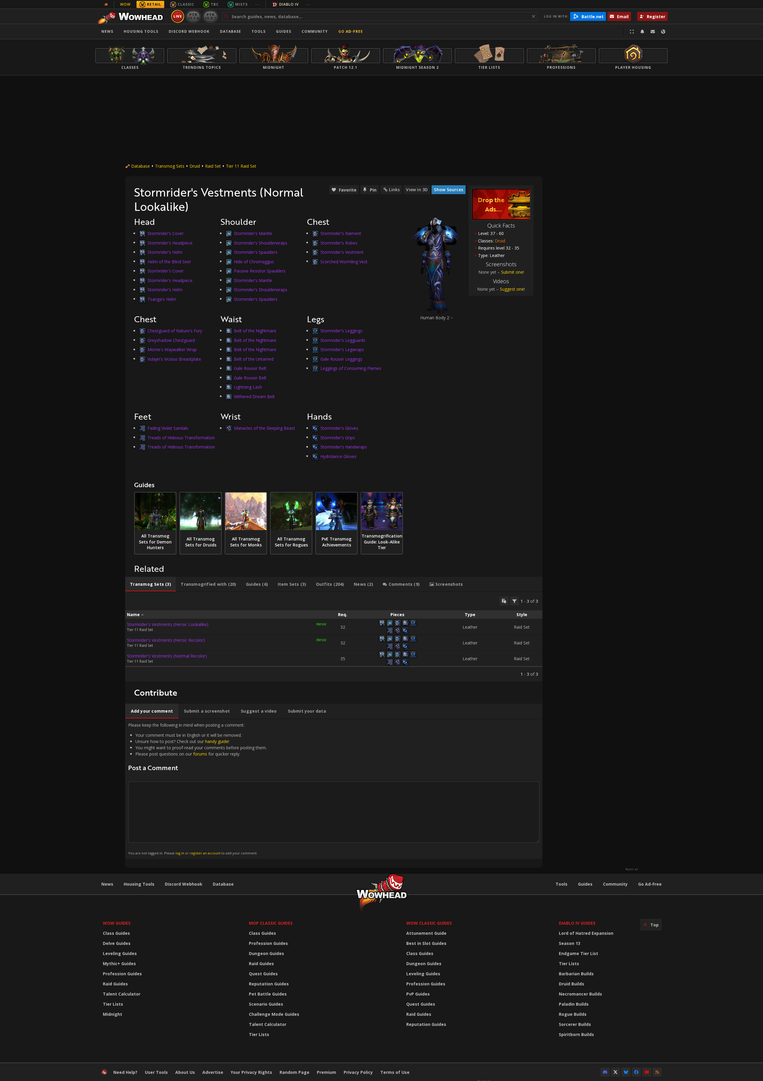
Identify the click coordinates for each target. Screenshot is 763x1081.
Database (230, 31)
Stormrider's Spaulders (255, 252)
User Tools (156, 1072)
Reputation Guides (269, 984)
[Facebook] (636, 1072)
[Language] (663, 31)
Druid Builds (571, 984)
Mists (241, 4)
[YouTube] (646, 1072)
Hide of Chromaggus (254, 261)
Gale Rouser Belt (250, 368)
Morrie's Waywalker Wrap (172, 349)
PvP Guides (418, 994)
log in (180, 853)
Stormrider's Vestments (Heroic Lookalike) (167, 624)
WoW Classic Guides (429, 923)
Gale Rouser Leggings (341, 359)
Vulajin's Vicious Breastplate (174, 359)
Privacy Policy (358, 1072)
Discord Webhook (189, 31)
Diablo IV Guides (577, 923)
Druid (195, 166)
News (107, 31)
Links (394, 189)
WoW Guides (117, 923)
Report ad (631, 869)
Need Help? (125, 1072)
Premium (326, 1072)
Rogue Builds (573, 1014)
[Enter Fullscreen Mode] (631, 31)
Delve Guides (117, 943)
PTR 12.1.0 (193, 16)
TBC (215, 4)
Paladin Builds (574, 1004)
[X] (615, 1072)
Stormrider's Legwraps (342, 349)
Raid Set (213, 166)
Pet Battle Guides (268, 994)
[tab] (150, 584)
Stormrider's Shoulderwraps (260, 242)
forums (200, 754)
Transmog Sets (169, 166)
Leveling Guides (120, 953)
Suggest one (512, 289)
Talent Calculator (121, 994)
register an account (205, 853)
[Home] (132, 16)
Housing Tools (139, 884)
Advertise (212, 1072)
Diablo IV (289, 4)
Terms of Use (395, 1072)
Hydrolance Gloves (338, 456)
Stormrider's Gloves (339, 428)
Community (315, 31)
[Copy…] (504, 600)
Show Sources (448, 189)
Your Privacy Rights (251, 1072)
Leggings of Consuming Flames (350, 368)
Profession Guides (122, 973)
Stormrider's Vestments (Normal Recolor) (167, 656)
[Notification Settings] (642, 31)
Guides (283, 31)
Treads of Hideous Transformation (181, 437)
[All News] (106, 4)
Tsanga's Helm (162, 299)
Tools (561, 884)
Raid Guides (115, 984)
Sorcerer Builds (575, 1024)
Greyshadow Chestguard (171, 340)
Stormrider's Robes (338, 242)
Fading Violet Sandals (168, 428)
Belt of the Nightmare (255, 331)
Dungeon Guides (266, 953)
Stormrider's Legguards (342, 340)
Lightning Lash (248, 387)
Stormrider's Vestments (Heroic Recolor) (166, 640)
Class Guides (116, 933)
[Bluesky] (625, 1072)
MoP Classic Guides (271, 923)
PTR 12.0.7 (210, 16)
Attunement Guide (426, 933)
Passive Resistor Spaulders (260, 271)
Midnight (112, 1014)
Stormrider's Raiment (340, 233)
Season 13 (569, 943)
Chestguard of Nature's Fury (175, 331)
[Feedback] (652, 31)
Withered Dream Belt (254, 396)
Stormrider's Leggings (341, 331)
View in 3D (417, 189)
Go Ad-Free (350, 31)
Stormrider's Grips (337, 437)
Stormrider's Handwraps (343, 447)
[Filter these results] (514, 600)
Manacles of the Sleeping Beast (264, 428)
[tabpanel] (333, 636)
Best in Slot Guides (426, 943)
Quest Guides (263, 973)
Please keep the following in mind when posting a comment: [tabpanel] (197, 788)
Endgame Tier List (578, 953)
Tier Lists (113, 1004)
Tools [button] (259, 31)
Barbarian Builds (576, 973)
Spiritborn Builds (576, 1034)
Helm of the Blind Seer (169, 261)
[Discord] (605, 1072)
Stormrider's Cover (166, 233)
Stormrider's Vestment (342, 252)
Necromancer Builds (580, 994)
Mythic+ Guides (119, 963)
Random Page (294, 1072)
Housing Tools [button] (141, 31)
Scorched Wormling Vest (343, 261)
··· (257, 4)
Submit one (512, 272)
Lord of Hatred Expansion (586, 933)
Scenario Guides (266, 1004)
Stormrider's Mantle (253, 233)
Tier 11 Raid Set (241, 166)
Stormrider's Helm (165, 252)
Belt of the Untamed (254, 359)
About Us (185, 1072)
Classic (186, 4)
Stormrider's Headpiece (170, 242)
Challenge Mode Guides (274, 1014)
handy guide (216, 741)
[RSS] (657, 1072)
